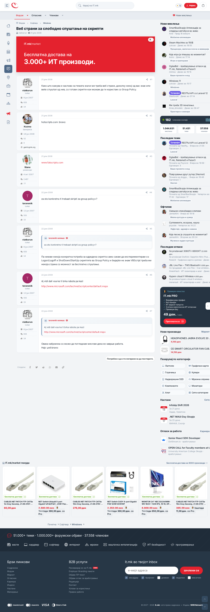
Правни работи (76, 592)
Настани (11, 588)
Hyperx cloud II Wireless (186, 276)
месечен (196, 577)
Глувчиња (170, 372)
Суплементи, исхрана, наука (184, 222)
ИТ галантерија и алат (191, 271)
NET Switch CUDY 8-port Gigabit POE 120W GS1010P (122, 502)
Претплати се (173, 321)
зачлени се (191, 570)
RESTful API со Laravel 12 (189, 93)
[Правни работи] (8, 122)
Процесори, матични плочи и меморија (189, 49)
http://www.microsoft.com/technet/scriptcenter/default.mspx (74, 286)
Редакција (74, 581)
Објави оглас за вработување (83, 578)
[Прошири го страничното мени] (7, 5)
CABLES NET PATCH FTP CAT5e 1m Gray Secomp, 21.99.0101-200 (18, 503)
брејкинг (149, 577)
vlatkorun (22, 33)
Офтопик (166, 206)
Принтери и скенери (180, 111)
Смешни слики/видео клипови (185, 211)
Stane (27, 167)
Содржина (12, 568)
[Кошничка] (203, 5)
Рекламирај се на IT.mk (83, 568)
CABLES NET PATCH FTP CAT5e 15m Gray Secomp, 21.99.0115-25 (190, 503)
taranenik (27, 203)
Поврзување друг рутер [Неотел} (187, 174)
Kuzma (27, 126)
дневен (165, 577)
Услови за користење (79, 588)
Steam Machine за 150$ (181, 42)
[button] (27, 15)
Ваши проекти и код (180, 75)
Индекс (11, 585)
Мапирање (12, 592)
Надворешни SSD (174, 379)
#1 (151, 79)
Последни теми (170, 138)
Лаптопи (169, 365)
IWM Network (196, 605)
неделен (180, 577)
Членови (54, 15)
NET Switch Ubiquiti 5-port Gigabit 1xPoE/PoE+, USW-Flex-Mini (52, 503)
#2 (151, 115)
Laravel (173, 100)
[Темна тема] (179, 5)
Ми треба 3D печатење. (181, 105)
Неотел (173, 183)
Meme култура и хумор (181, 217)
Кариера (11, 581)
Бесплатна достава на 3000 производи (186, 463)
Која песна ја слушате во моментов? (188, 234)
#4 (151, 192)
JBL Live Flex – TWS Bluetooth (189, 265)
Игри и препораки (179, 61)
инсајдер (133, 577)
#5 (151, 229)
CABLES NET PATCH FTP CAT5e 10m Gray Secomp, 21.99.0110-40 (87, 503)
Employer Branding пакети (81, 571)
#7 (151, 311)
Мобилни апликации (180, 37)
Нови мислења (184, 15)
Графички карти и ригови (190, 260)
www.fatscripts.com (52, 162)
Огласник (37, 15)
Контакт (73, 585)
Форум (19, 15)
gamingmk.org (29, 147)
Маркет (11, 575)
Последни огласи (171, 246)
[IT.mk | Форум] (14, 5)
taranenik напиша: (57, 238)
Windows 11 (175, 81)
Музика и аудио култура (182, 241)
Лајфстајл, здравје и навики (183, 229)
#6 (151, 275)
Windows (174, 87)
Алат (167, 392)
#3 (151, 156)
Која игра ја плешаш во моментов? (187, 54)
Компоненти (171, 385)
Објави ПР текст (77, 575)
